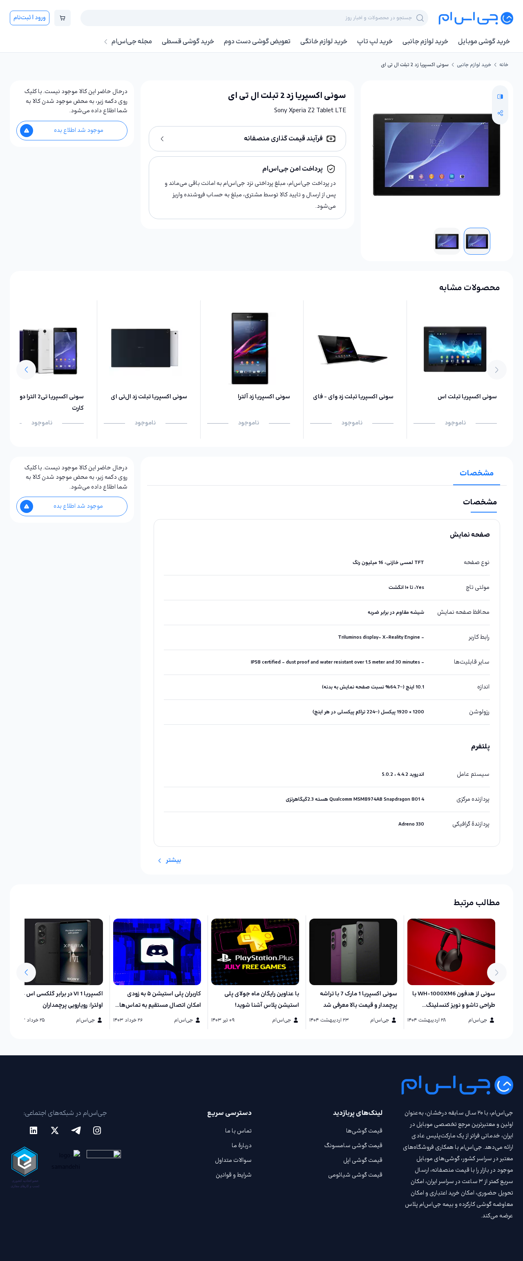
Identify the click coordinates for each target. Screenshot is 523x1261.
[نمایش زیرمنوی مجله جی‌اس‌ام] (106, 41)
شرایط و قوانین (234, 1175)
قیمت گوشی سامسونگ (353, 1145)
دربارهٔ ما (242, 1145)
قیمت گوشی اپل (362, 1160)
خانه (503, 65)
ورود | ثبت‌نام (29, 17)
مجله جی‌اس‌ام (132, 42)
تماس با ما (238, 1131)
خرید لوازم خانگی (323, 42)
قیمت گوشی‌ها (364, 1131)
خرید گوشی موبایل (484, 42)
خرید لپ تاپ (375, 42)
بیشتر (173, 860)
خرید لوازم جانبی (425, 42)
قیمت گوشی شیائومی (355, 1175)
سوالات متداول (233, 1160)
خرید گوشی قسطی (188, 42)
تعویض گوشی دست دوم (257, 42)
